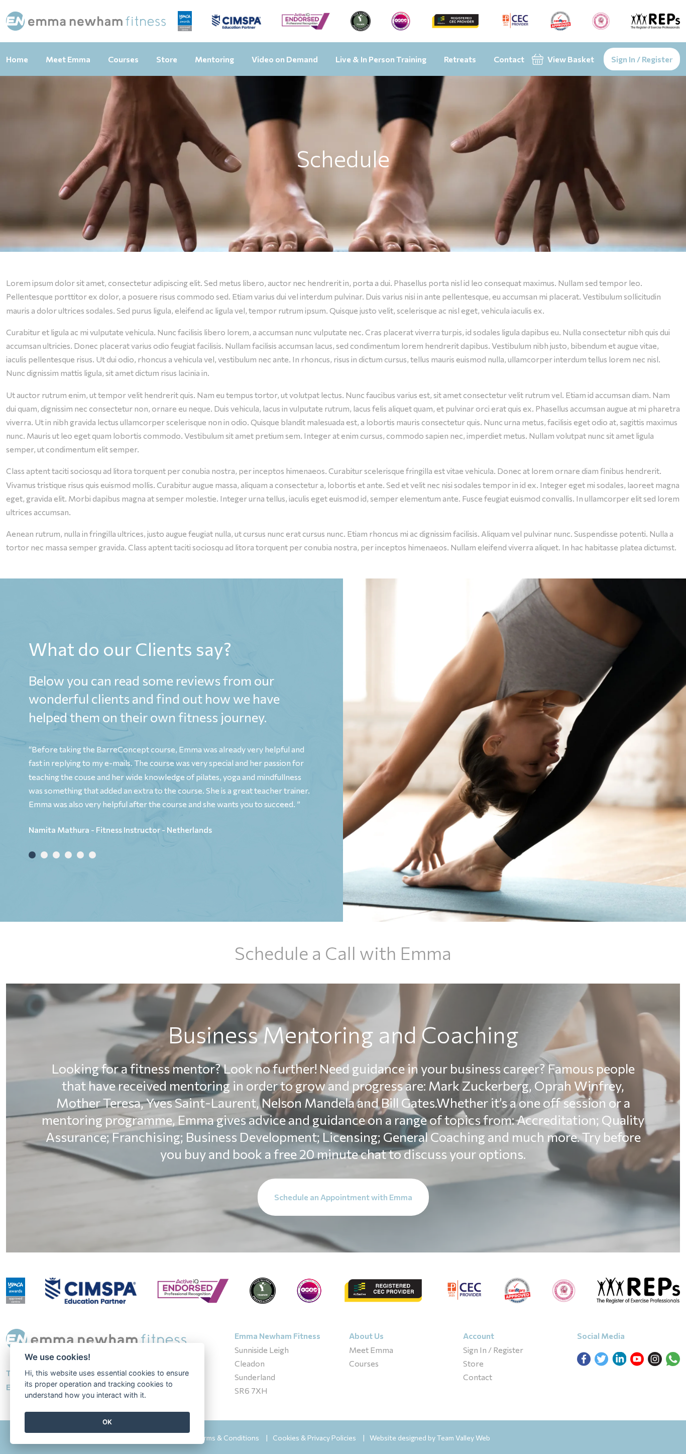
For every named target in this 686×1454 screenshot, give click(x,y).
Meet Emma (68, 59)
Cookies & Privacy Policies (314, 1437)
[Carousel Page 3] (56, 854)
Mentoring (214, 59)
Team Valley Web (463, 1437)
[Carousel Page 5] (80, 854)
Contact (509, 59)
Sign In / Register (641, 59)
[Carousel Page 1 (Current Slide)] (32, 854)
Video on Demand (285, 59)
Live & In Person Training (380, 59)
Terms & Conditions (227, 1437)
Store (166, 59)
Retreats (460, 59)
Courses (123, 59)
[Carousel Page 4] (68, 854)
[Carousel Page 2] (44, 854)
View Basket (570, 59)
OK (107, 1422)
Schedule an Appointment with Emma (343, 1197)
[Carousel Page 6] (92, 854)
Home (17, 59)
